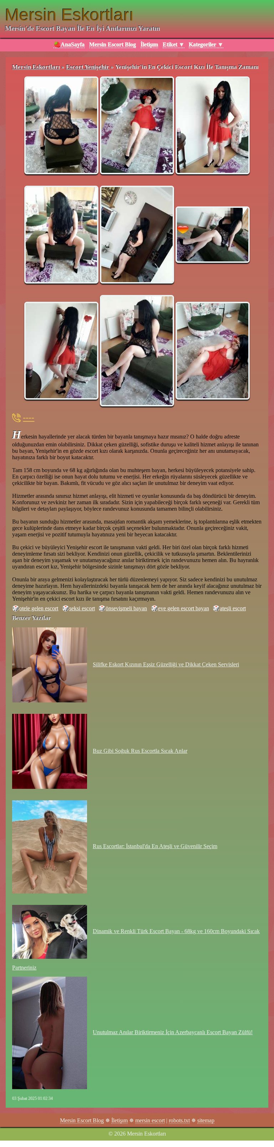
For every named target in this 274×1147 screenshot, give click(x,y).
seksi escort (82, 608)
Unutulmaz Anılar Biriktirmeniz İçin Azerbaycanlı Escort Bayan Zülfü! (173, 1032)
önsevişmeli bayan (126, 608)
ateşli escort (233, 608)
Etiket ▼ (173, 44)
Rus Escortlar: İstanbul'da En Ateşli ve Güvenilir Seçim (155, 846)
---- (28, 417)
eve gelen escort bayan (183, 608)
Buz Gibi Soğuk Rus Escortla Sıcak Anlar (140, 751)
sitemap (205, 1120)
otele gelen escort (38, 608)
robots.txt (179, 1120)
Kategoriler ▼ (206, 44)
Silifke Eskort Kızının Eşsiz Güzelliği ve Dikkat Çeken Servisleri (166, 664)
